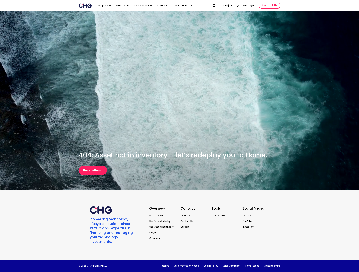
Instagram (248, 226)
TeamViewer (219, 215)
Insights (153, 232)
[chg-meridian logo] (85, 5)
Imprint (165, 265)
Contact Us (186, 221)
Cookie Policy (210, 265)
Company (154, 238)
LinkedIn (247, 215)
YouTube (247, 221)
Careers (184, 226)
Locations (185, 215)
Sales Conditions (232, 265)
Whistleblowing (272, 265)
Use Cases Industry (159, 221)
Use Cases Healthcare (161, 226)
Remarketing (252, 265)
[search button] (214, 6)
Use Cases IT (156, 215)
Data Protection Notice (186, 265)
